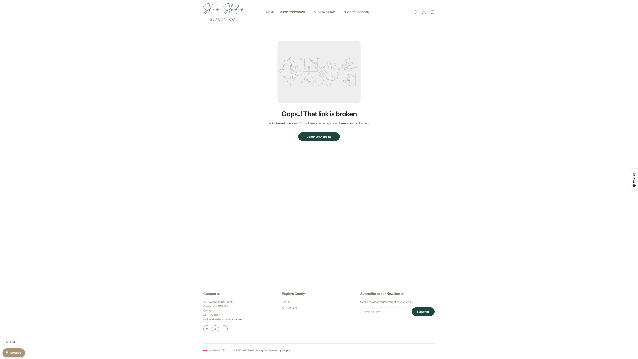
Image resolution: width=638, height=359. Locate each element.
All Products (289, 307)
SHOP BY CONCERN (356, 12)
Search (286, 301)
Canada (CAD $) (216, 350)
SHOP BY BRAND (324, 12)
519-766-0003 (212, 314)
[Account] (424, 12)
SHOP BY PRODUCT (293, 12)
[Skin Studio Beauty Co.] (224, 12)
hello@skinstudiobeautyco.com (222, 319)
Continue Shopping (319, 136)
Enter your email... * (374, 311)
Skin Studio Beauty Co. (254, 350)
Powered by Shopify (279, 350)
